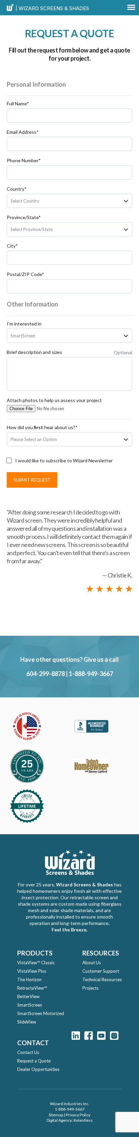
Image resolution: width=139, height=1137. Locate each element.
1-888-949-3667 (91, 673)
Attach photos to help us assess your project (54, 400)
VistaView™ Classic (36, 962)
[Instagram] (114, 1035)
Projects (90, 988)
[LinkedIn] (76, 1035)
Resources (100, 953)
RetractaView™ (32, 988)
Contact (33, 1043)
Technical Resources (102, 979)
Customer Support (100, 971)
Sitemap (56, 1114)
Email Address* (23, 132)
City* (12, 246)
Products (35, 953)
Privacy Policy (78, 1114)
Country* (17, 189)
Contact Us (28, 1052)
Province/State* (24, 217)
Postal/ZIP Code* (25, 274)
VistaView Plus (31, 971)
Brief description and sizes (34, 352)
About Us (91, 962)
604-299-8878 (45, 673)
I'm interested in (24, 324)
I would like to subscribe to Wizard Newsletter (64, 460)
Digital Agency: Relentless (70, 1120)
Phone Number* (24, 160)
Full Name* (18, 103)
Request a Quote (34, 1061)
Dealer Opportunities (38, 1069)
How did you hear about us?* (42, 427)
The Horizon (29, 979)
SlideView (26, 1022)
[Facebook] (88, 1035)
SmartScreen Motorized (40, 1013)
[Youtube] (101, 1035)
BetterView (28, 996)
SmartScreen (29, 1005)
